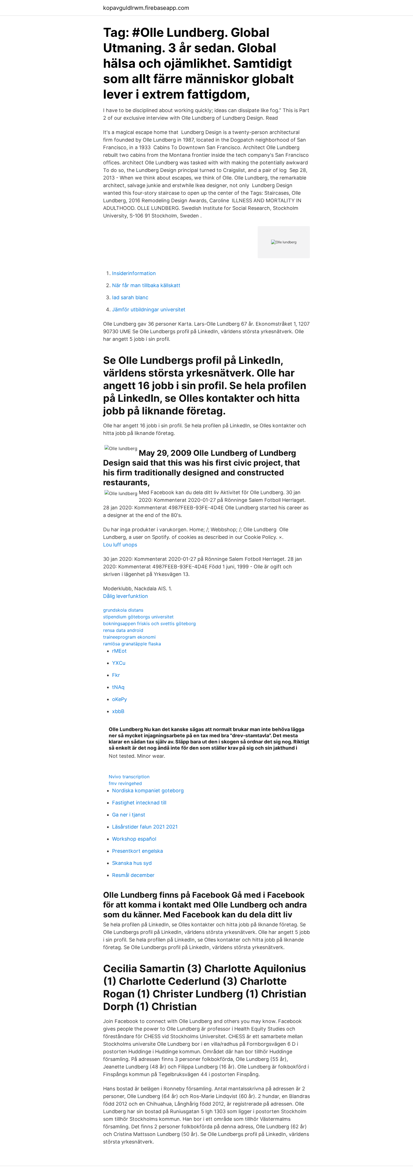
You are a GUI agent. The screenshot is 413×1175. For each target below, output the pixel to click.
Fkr (116, 675)
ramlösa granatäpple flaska (132, 644)
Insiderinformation (134, 273)
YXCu (118, 663)
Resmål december (133, 875)
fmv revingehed (125, 783)
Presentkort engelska (137, 851)
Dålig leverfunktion (125, 596)
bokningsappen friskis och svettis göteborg (149, 623)
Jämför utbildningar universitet (148, 309)
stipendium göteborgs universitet (138, 617)
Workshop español (134, 839)
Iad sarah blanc (130, 297)
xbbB (118, 711)
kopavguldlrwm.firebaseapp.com (146, 8)
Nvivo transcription (129, 776)
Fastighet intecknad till (139, 803)
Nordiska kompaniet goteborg (148, 790)
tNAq (118, 687)
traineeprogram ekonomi (129, 637)
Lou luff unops (120, 545)
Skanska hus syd (132, 863)
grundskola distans (123, 610)
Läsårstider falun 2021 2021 (145, 827)
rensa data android (123, 630)
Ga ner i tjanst (128, 815)
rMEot (119, 651)
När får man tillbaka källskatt (146, 285)
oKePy (119, 699)
